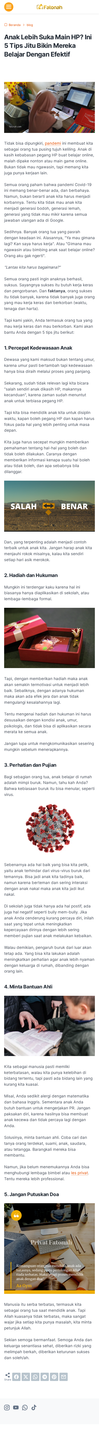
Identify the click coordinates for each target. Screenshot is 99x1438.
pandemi (53, 143)
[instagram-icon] (7, 1408)
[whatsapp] (35, 1377)
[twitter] (26, 1377)
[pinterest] (54, 1377)
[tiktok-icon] (34, 1408)
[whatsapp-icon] (25, 1408)
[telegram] (45, 1377)
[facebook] (16, 1377)
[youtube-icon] (16, 1408)
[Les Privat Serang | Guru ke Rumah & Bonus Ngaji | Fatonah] (49, 7)
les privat (79, 1173)
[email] (63, 1377)
